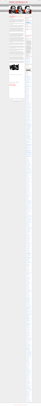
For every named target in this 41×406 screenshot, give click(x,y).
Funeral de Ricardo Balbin (28, 211)
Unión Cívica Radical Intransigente (28, 392)
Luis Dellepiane (27, 281)
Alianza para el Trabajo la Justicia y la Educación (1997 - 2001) (29, 86)
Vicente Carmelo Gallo (28, 399)
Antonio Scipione (27, 92)
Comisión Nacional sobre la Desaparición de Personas (28, 124)
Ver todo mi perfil (27, 19)
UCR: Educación (27, 379)
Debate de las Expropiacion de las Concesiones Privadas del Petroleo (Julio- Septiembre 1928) (29, 153)
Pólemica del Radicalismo (28, 340)
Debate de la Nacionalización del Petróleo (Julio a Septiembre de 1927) (28, 151)
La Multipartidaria (27, 264)
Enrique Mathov (27, 182)
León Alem (27, 271)
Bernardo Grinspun (28, 109)
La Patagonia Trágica (28, 265)
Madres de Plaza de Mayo (28, 283)
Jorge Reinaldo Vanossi (28, 240)
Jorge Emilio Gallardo (28, 238)
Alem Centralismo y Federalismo (28, 80)
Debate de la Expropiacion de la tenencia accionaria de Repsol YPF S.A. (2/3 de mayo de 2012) (29, 145)
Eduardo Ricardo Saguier (28, 168)
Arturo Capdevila (27, 98)
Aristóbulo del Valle (27, 96)
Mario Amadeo (27, 293)
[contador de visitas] (28, 70)
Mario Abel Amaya (27, 292)
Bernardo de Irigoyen (28, 108)
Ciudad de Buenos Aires (28, 123)
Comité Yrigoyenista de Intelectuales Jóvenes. (28, 128)
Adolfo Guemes (27, 75)
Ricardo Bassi (27, 358)
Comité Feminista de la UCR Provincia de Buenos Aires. (28, 125)
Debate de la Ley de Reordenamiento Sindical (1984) (28, 149)
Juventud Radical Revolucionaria (27, 260)
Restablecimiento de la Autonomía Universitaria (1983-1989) (28, 349)
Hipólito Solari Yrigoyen (28, 222)
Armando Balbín (27, 97)
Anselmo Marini (27, 91)
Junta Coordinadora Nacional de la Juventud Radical (28, 257)
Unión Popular (27, 397)
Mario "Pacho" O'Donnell (28, 291)
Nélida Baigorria (27, 321)
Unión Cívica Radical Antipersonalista (28, 387)
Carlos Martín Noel (27, 115)
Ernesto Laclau (27, 185)
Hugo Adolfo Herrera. (28, 229)
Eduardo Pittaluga (27, 167)
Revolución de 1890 (28, 350)
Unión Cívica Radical (28, 386)
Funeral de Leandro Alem (28, 206)
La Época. (27, 263)
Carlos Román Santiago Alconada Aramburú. (28, 116)
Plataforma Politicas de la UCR (29, 338)
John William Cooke (28, 237)
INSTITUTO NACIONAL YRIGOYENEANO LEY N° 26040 (28, 58)
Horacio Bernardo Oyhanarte (28, 228)
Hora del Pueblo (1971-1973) (28, 227)
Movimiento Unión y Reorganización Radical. (28, 320)
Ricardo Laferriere (27, 361)
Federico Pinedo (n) (28, 191)
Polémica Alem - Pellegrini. (28, 339)
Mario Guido (27, 294)
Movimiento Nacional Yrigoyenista (28, 316)
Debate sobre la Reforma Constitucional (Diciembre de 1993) (28, 156)
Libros (26, 275)
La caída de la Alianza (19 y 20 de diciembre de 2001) (29, 262)
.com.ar (28, 22)
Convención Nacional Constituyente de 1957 (28, 136)
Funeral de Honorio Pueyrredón (28, 205)
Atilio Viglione (27, 105)
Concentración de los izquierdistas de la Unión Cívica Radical (28, 129)
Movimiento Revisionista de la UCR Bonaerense (28, 318)
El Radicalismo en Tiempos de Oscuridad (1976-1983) (28, 172)
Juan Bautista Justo (28, 246)
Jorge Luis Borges (27, 239)
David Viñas (27, 143)
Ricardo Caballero (27, 359)
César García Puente (28, 121)
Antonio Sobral (27, 93)
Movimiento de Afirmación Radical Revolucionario (28, 307)
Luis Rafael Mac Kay (28, 282)
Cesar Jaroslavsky (27, 122)
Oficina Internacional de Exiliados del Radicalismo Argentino (28, 325)
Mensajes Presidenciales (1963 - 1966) (28, 299)
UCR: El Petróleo (27, 380)
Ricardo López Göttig (28, 362)
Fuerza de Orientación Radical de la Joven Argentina (29, 201)
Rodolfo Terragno (27, 365)
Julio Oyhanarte (27, 256)
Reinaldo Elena (27, 347)
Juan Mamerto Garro (28, 250)
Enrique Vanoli (27, 183)
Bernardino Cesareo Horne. (28, 107)
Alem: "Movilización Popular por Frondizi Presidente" (28, 82)
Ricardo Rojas (27, 363)
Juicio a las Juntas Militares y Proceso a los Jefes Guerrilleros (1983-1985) (28, 253)
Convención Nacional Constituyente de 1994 (28, 137)
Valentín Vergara (27, 398)
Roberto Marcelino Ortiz (28, 364)
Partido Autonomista (28, 332)
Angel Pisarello (27, 90)
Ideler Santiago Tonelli (28, 230)
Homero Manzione (27, 224)
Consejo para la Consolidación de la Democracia (29, 132)
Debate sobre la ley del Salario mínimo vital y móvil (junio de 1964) (29, 155)
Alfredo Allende (27, 84)
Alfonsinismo (27, 83)
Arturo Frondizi (27, 99)
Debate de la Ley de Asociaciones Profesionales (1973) (28, 147)
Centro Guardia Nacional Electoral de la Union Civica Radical (28, 120)
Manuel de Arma (27, 285)
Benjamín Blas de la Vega (28, 106)
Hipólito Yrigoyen (27, 223)
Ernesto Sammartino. (28, 186)
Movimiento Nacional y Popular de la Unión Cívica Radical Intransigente (29, 314)
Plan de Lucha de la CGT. (28, 337)
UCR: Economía (27, 378)
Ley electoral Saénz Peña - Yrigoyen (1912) (28, 274)
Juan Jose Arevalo (27, 249)
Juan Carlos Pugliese (28, 247)
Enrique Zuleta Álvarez (28, 184)
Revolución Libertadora (28, 351)
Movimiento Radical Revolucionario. (28, 317)
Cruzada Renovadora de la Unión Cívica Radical (28, 142)
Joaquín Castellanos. (28, 236)
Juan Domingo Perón (28, 248)
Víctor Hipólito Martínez (28, 400)
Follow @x (27, 25)
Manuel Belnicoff (27, 284)
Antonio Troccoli (27, 94)
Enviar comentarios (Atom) (18, 101)
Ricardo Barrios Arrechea (28, 357)
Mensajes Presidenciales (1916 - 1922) (28, 298)
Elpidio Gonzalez (27, 176)
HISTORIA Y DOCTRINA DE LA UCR (18, 2)
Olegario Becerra (27, 326)
